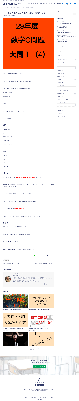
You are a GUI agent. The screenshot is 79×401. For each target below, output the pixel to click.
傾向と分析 (61, 62)
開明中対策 (61, 73)
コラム (60, 118)
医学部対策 (60, 76)
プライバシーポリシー (42, 397)
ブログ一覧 (27, 397)
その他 (59, 105)
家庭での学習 (61, 102)
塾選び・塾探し (61, 110)
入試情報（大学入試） (63, 85)
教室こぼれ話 (61, 116)
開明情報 (61, 70)
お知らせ (61, 107)
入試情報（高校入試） (63, 87)
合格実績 (61, 82)
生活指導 (60, 113)
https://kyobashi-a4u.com (19, 284)
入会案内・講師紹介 (33, 397)
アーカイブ (59, 49)
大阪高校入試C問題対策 (63, 59)
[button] (9, 256)
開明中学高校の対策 (62, 68)
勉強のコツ (60, 93)
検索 (58, 12)
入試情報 (60, 79)
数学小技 (60, 96)
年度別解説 (13, 15)
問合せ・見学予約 (51, 397)
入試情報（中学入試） (63, 90)
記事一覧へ (48, 284)
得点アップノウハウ (63, 99)
